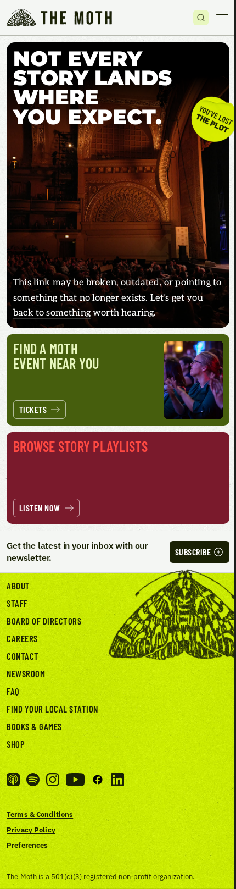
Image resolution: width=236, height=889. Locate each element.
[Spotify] (33, 779)
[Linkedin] (117, 779)
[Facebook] (97, 779)
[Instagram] (52, 779)
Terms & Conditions (40, 814)
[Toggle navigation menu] (222, 17)
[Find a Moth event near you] (118, 380)
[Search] (201, 17)
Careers (22, 638)
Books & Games (34, 726)
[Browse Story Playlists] (118, 478)
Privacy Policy (31, 829)
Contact (23, 655)
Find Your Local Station (52, 708)
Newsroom (26, 673)
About (18, 585)
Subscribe (193, 551)
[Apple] (13, 779)
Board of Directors (44, 620)
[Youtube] (75, 779)
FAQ (13, 691)
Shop (16, 743)
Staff (17, 603)
